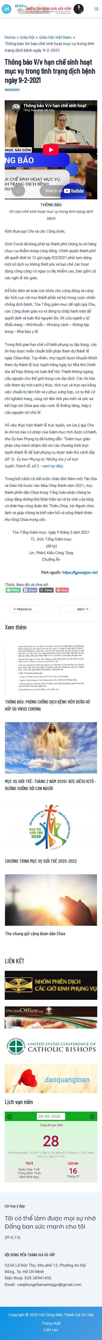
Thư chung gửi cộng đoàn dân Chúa (35, 933)
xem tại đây (52, 466)
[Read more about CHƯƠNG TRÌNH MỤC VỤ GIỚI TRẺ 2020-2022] (51, 827)
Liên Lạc (51, 1329)
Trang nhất (51, 1323)
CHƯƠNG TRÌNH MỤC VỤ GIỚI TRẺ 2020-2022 (41, 861)
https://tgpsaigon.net (79, 572)
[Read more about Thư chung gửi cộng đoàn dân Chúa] (51, 899)
